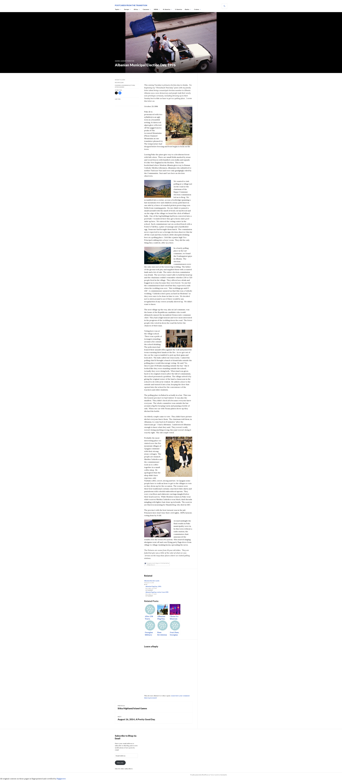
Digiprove (61, 779)
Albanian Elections (128, 85)
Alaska (187, 9)
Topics (117, 9)
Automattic (223, 775)
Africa (136, 9)
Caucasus (146, 9)
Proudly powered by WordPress (199, 775)
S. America (178, 9)
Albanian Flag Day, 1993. (153, 586)
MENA (156, 9)
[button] (179, 125)
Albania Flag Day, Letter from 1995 (157, 592)
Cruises (196, 9)
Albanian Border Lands (151, 581)
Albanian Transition (127, 61)
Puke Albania (120, 87)
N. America (166, 9)
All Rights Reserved (151, 564)
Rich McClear (119, 82)
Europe (126, 9)
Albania (117, 61)
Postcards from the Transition (131, 5)
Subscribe (120, 763)
